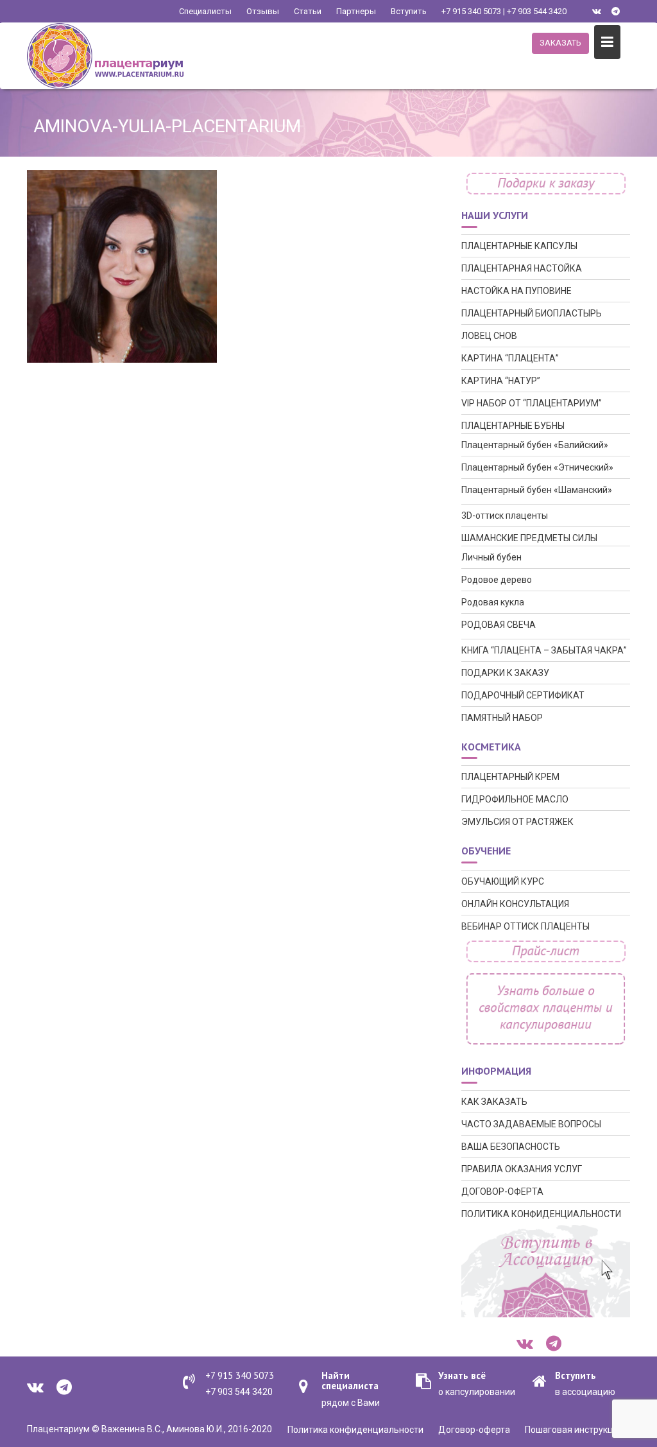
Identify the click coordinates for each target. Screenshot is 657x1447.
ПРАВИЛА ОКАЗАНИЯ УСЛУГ (521, 1169)
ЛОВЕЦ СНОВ (489, 336)
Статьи (307, 11)
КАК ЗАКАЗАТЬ (494, 1101)
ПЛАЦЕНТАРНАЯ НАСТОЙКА (521, 268)
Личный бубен (491, 557)
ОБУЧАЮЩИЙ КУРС (502, 881)
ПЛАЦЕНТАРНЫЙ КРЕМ (510, 777)
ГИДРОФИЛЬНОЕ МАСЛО (514, 799)
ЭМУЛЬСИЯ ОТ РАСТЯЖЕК (517, 822)
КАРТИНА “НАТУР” (500, 381)
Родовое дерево (496, 580)
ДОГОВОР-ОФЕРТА (502, 1191)
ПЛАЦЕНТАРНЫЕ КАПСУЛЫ (519, 246)
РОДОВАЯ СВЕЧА (498, 625)
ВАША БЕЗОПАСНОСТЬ (510, 1146)
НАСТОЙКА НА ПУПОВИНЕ (516, 291)
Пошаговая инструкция (574, 1430)
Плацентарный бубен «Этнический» (537, 467)
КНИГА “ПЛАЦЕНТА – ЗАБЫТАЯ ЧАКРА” (544, 650)
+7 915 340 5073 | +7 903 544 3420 (504, 11)
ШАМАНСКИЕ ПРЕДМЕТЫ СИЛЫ (529, 538)
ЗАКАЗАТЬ (560, 43)
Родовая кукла (492, 602)
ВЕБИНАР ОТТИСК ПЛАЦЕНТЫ (525, 926)
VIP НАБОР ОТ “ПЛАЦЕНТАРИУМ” (531, 403)
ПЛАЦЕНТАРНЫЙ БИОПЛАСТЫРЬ (531, 313)
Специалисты (205, 11)
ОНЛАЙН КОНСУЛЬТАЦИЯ (515, 904)
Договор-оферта (474, 1430)
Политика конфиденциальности (355, 1430)
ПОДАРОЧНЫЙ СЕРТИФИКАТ (522, 695)
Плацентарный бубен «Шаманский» (536, 490)
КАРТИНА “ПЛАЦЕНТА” (510, 358)
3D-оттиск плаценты (504, 515)
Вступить (409, 11)
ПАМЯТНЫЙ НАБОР (502, 718)
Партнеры (356, 11)
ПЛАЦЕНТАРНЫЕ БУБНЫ (513, 425)
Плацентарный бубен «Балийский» (534, 445)
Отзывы (262, 11)
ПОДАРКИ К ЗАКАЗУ (505, 673)
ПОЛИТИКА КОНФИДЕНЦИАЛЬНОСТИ (541, 1214)
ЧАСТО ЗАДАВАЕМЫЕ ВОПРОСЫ (531, 1124)
